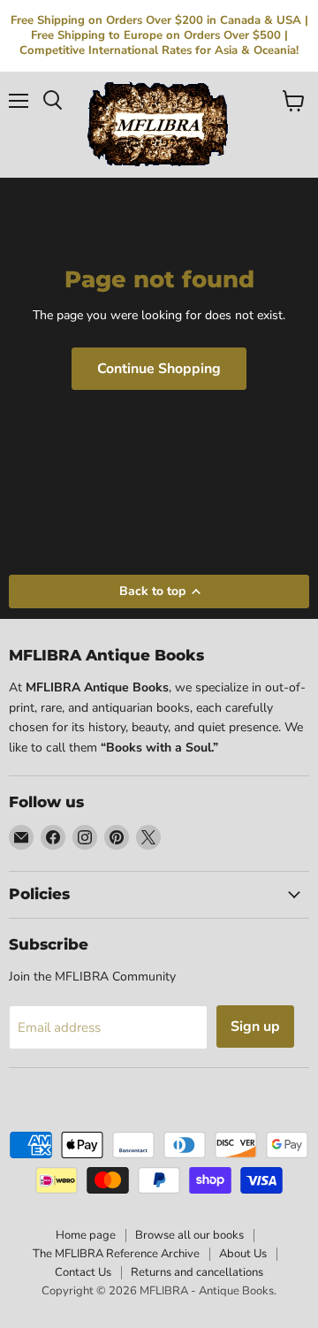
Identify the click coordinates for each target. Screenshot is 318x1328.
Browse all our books (189, 1235)
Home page (86, 1235)
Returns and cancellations (197, 1272)
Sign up (255, 1026)
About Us (243, 1254)
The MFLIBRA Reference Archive (116, 1254)
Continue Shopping (159, 368)
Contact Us (83, 1272)
